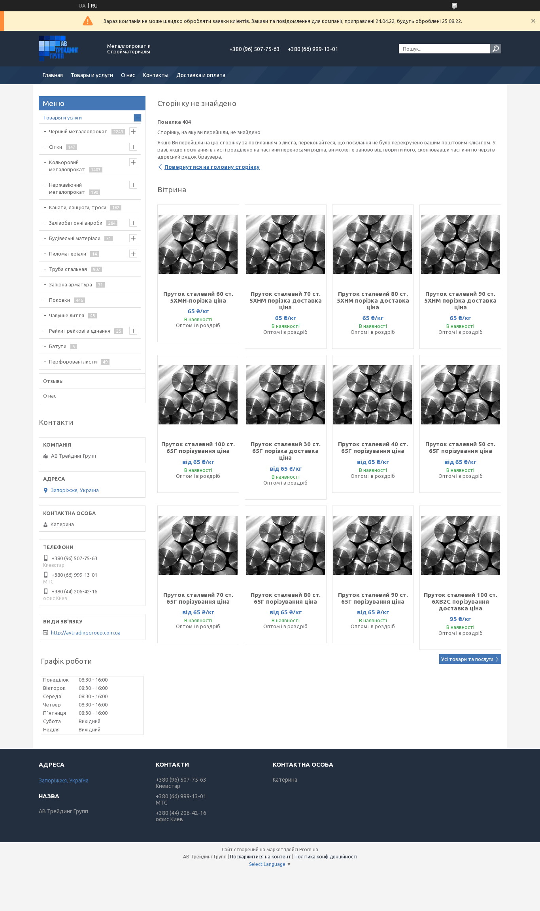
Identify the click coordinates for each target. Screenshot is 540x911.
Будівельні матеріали (74, 238)
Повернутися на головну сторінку (212, 167)
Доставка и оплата (200, 75)
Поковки (59, 300)
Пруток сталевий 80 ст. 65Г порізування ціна (286, 598)
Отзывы (53, 381)
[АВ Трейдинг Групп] (68, 49)
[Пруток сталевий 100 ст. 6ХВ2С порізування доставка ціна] (460, 545)
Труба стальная (68, 269)
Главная (53, 75)
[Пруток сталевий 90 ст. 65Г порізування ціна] (372, 545)
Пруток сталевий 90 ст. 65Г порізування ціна (373, 598)
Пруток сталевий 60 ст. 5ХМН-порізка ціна (198, 297)
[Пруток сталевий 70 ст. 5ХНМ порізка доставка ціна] (285, 244)
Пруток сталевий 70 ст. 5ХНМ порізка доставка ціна (285, 300)
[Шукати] (495, 48)
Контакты (155, 75)
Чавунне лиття (66, 315)
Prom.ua (308, 849)
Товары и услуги (92, 75)
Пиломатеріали (67, 253)
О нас (128, 75)
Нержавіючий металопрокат (67, 188)
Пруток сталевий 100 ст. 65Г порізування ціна (198, 447)
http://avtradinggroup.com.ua (86, 632)
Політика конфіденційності (326, 856)
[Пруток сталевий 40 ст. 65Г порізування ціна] (372, 394)
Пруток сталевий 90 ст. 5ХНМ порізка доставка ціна (460, 300)
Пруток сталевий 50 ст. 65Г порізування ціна (460, 447)
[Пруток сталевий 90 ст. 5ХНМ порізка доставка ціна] (460, 244)
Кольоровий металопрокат (67, 165)
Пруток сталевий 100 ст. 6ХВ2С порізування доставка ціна (460, 601)
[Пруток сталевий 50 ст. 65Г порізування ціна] (460, 394)
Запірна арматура (70, 284)
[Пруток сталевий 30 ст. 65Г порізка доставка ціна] (285, 394)
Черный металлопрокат (78, 131)
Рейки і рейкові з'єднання (79, 330)
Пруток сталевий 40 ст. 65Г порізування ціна (373, 447)
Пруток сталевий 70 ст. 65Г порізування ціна (198, 598)
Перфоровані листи (73, 361)
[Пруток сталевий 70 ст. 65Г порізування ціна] (198, 545)
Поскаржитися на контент (260, 856)
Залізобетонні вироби (75, 222)
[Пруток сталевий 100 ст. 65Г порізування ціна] (198, 394)
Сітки (55, 147)
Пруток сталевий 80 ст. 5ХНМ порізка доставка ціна (373, 300)
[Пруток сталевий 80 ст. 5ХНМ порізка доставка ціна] (372, 244)
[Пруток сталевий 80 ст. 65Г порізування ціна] (285, 545)
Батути (57, 346)
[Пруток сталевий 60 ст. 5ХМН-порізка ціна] (198, 244)
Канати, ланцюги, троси (77, 207)
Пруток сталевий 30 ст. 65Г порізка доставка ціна (286, 451)
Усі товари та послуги (467, 659)
